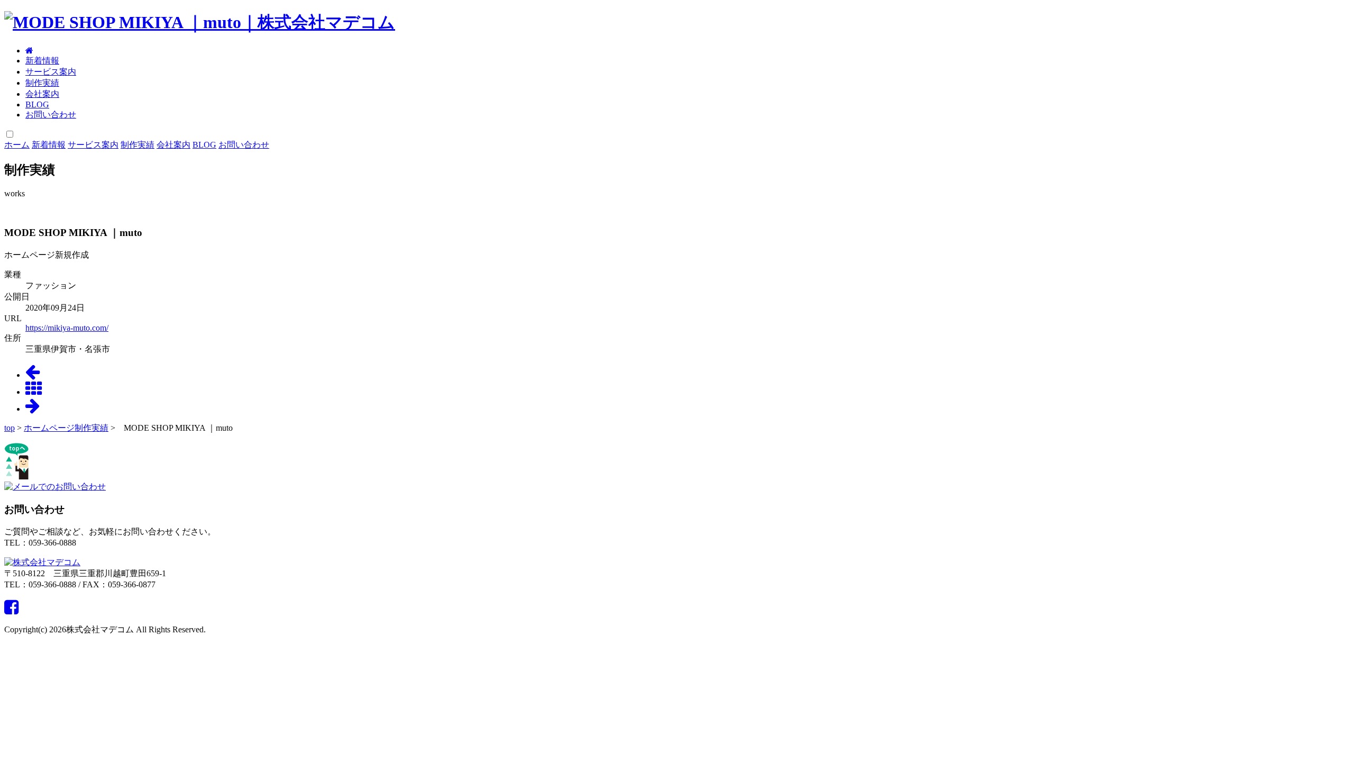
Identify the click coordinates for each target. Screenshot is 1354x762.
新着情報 (42, 60)
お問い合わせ (50, 114)
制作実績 (42, 82)
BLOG (37, 104)
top (9, 427)
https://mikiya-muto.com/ (66, 327)
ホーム (17, 144)
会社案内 (42, 93)
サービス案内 (50, 71)
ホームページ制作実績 (66, 427)
